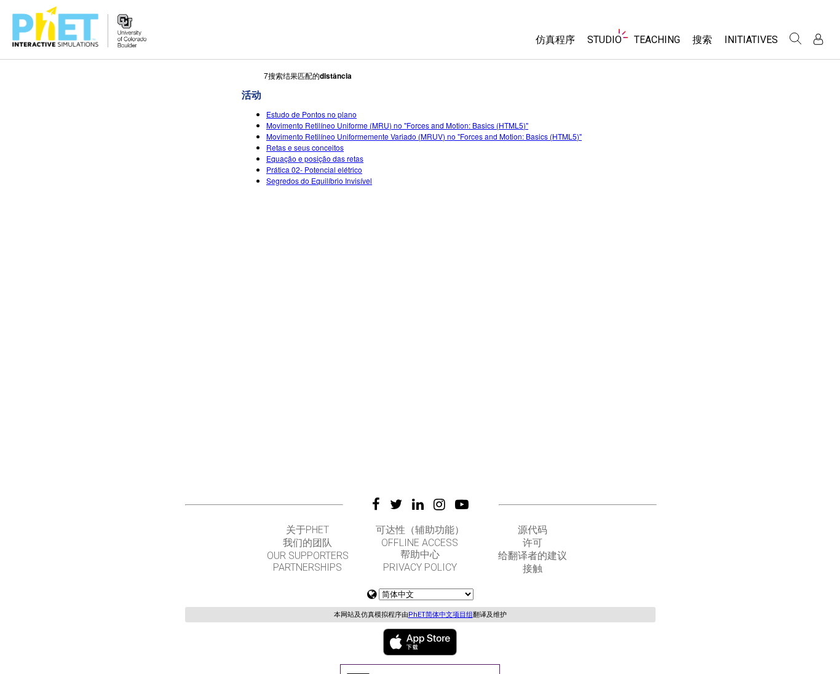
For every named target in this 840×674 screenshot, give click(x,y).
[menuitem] (555, 44)
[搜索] (796, 39)
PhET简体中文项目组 (440, 615)
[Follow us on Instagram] (439, 504)
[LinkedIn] (417, 504)
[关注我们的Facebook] (376, 504)
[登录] (818, 39)
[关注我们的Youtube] (461, 504)
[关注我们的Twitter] (396, 504)
